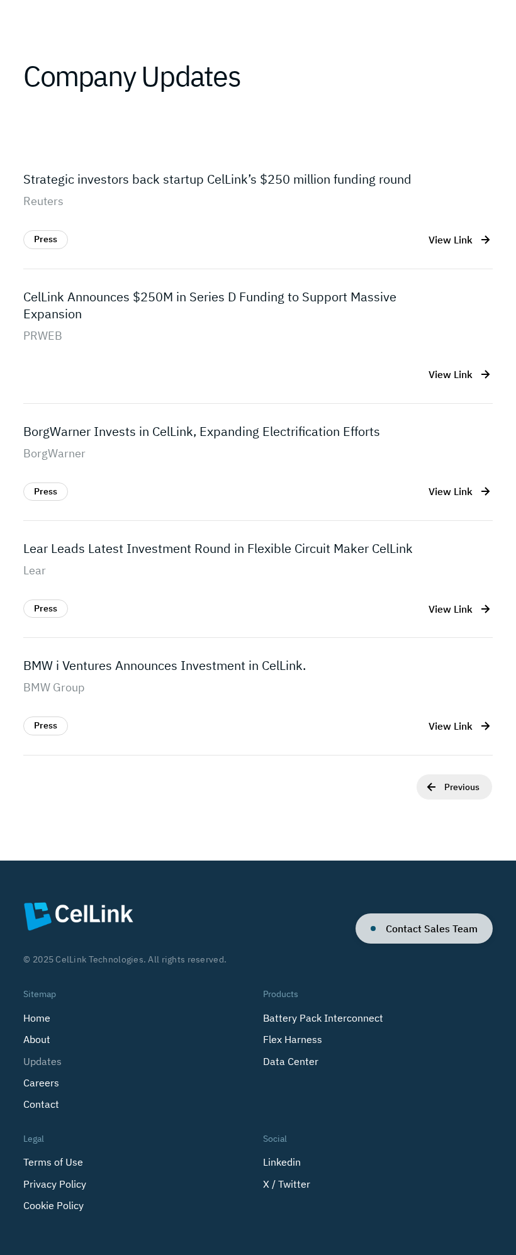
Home (36, 1018)
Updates (42, 1061)
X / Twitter (286, 1184)
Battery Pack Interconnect (323, 1018)
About (36, 1039)
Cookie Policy (53, 1205)
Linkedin (282, 1162)
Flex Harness (292, 1039)
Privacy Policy (54, 1184)
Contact (41, 1104)
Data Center (290, 1061)
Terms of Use (53, 1162)
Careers (41, 1082)
